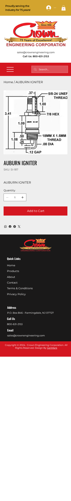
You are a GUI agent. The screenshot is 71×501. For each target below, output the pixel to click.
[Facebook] (10, 226)
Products (13, 271)
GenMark (52, 347)
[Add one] (22, 197)
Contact (12, 282)
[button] (63, 7)
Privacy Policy (16, 294)
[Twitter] (19, 226)
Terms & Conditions (20, 288)
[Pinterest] (14, 226)
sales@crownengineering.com (36, 52)
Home (11, 265)
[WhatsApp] (5, 226)
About (11, 277)
